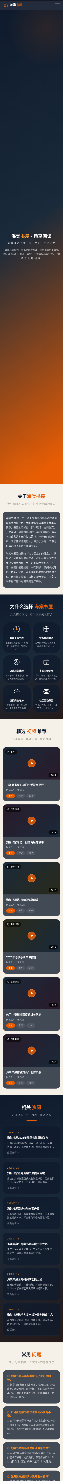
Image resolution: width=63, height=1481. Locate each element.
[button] (32, 763)
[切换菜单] (57, 5)
